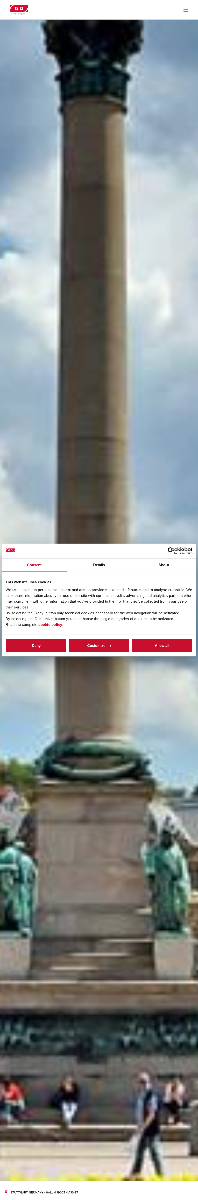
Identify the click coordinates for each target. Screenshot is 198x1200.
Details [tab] (99, 565)
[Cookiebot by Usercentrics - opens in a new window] (171, 551)
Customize (96, 645)
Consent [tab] (34, 565)
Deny (36, 645)
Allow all (162, 645)
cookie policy (50, 624)
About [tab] (163, 565)
